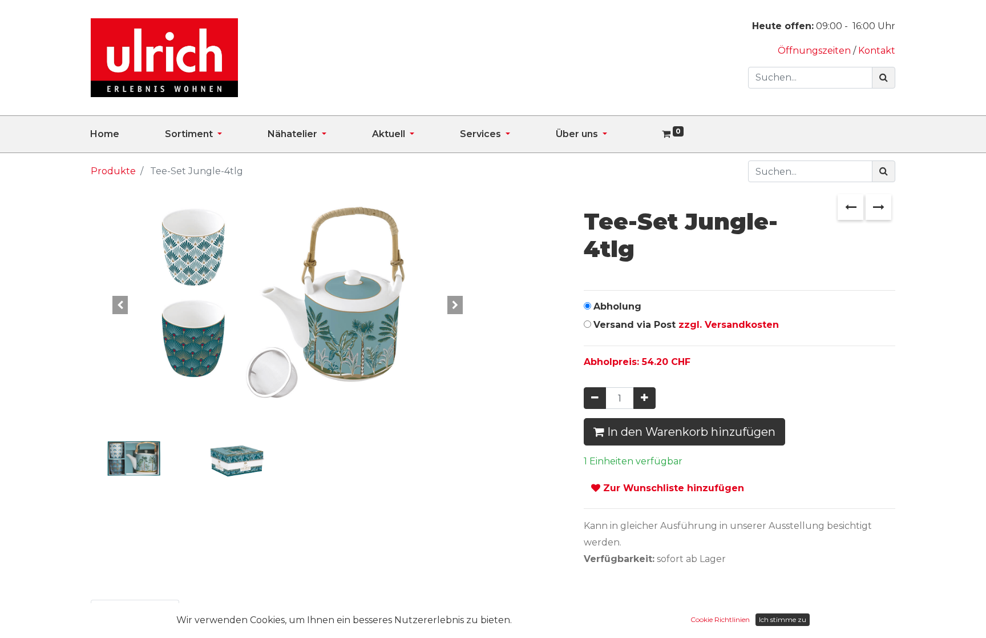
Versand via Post (686, 324)
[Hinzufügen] (644, 398)
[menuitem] (127, 134)
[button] (120, 305)
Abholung (617, 306)
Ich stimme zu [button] (782, 619)
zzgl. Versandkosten (728, 324)
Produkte (113, 171)
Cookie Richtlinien (720, 619)
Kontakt (876, 50)
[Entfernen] (595, 398)
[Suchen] (883, 78)
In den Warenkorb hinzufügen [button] (689, 432)
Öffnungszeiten (815, 50)
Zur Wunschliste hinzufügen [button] (672, 488)
